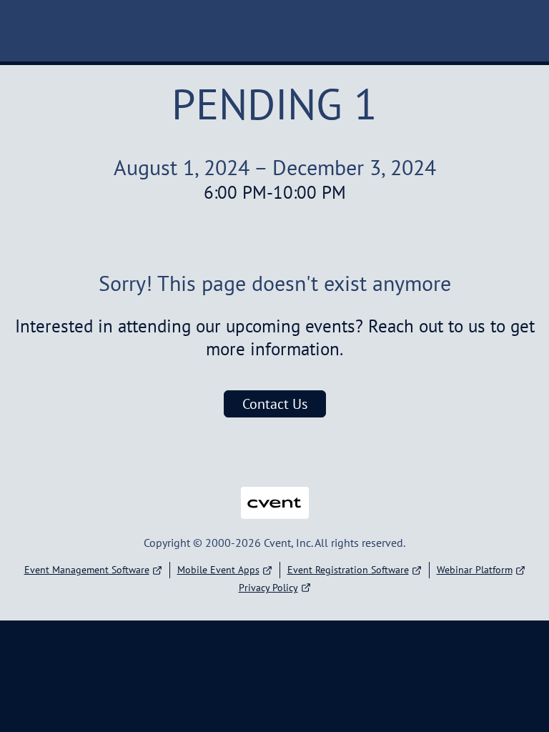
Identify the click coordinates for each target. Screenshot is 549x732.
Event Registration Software (348, 569)
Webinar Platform (475, 569)
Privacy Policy (268, 587)
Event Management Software (86, 569)
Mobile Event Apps (218, 569)
